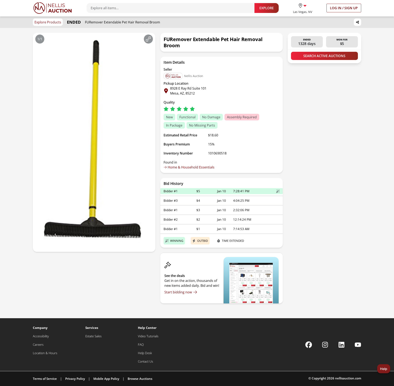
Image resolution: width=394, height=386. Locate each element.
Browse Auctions (140, 379)
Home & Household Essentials (191, 167)
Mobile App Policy (106, 379)
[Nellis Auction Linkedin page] (341, 344)
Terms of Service (45, 379)
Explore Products (47, 22)
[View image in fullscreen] (148, 39)
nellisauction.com (348, 378)
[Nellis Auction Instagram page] (325, 344)
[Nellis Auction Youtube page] (358, 344)
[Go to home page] (52, 8)
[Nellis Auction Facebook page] (308, 344)
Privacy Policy (75, 379)
